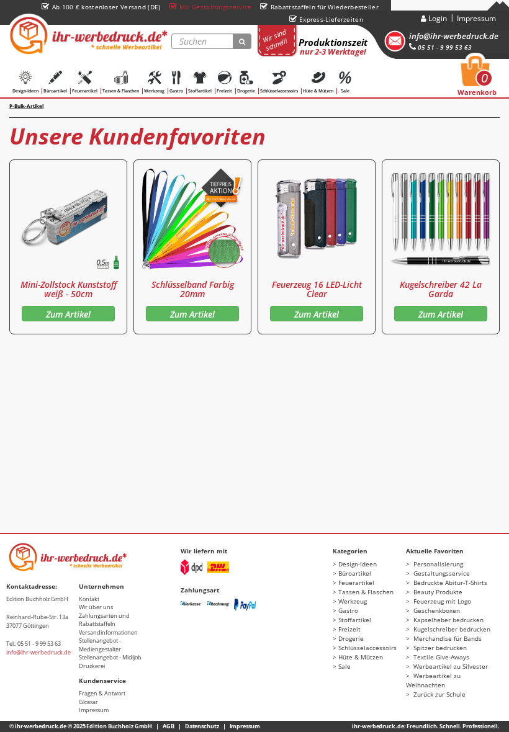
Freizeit (224, 91)
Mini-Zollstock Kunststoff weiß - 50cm (68, 289)
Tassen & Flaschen (120, 91)
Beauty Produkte (437, 591)
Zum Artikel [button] (68, 314)
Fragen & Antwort (102, 693)
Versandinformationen (108, 632)
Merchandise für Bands (447, 638)
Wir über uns (96, 607)
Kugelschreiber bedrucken (451, 629)
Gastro (176, 91)
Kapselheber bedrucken (448, 619)
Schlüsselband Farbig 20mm (192, 289)
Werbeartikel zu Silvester (450, 666)
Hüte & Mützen (318, 91)
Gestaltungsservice (441, 573)
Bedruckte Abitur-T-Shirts (449, 582)
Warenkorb (477, 79)
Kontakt (89, 599)
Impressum (476, 18)
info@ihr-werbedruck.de (453, 36)
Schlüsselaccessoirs (279, 91)
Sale (345, 91)
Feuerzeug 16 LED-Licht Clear (317, 289)
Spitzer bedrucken (439, 647)
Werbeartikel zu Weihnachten (433, 680)
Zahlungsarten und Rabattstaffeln (104, 620)
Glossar (88, 702)
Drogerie (246, 91)
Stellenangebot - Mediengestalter (100, 644)
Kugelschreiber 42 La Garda (441, 289)
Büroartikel (55, 91)
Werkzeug (154, 91)
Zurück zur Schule (439, 694)
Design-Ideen (25, 91)
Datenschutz (202, 726)
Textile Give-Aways (440, 657)
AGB (168, 726)
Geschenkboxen (436, 610)
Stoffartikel (200, 91)
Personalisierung (437, 564)
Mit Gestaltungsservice (215, 6)
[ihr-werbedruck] (87, 35)
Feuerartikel (84, 91)
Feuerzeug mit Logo (441, 601)
